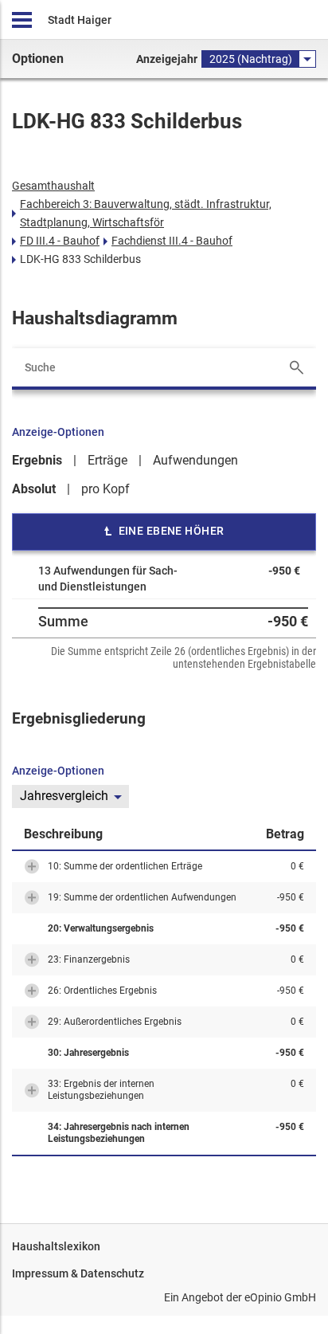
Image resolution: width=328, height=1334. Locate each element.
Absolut (34, 488)
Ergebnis (37, 460)
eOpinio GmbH (280, 1297)
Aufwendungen (195, 460)
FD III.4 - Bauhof (60, 240)
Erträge (107, 460)
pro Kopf (105, 488)
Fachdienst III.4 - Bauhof (171, 240)
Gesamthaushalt (53, 185)
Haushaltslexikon (56, 1246)
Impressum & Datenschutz (78, 1273)
